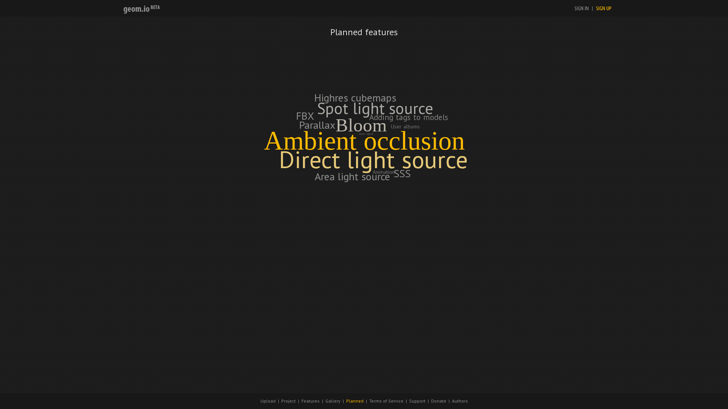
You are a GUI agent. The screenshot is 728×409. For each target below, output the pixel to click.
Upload (268, 401)
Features (310, 401)
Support (417, 401)
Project (288, 401)
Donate (438, 401)
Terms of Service (386, 401)
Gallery (332, 401)
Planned (355, 401)
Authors (460, 401)
